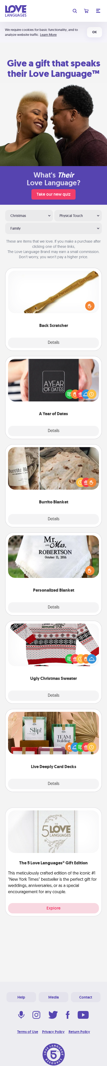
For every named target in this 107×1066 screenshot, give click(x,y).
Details (53, 343)
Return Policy (79, 1031)
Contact (85, 997)
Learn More (48, 34)
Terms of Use (27, 1031)
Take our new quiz (53, 194)
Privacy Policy (53, 1031)
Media (53, 997)
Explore (53, 908)
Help (21, 997)
